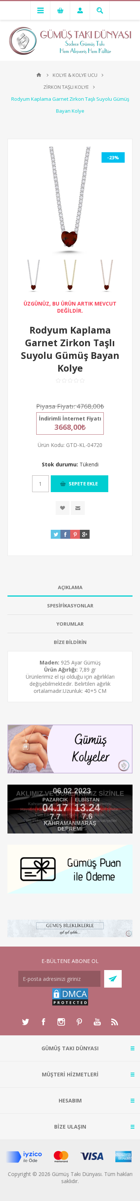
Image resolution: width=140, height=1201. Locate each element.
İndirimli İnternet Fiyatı (70, 418)
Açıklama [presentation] (70, 587)
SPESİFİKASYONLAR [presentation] (70, 605)
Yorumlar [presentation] (70, 623)
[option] (33, 276)
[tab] (70, 587)
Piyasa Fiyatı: (55, 406)
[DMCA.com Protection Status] (70, 1004)
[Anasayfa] (39, 75)
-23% (113, 157)
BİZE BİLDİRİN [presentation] (70, 642)
